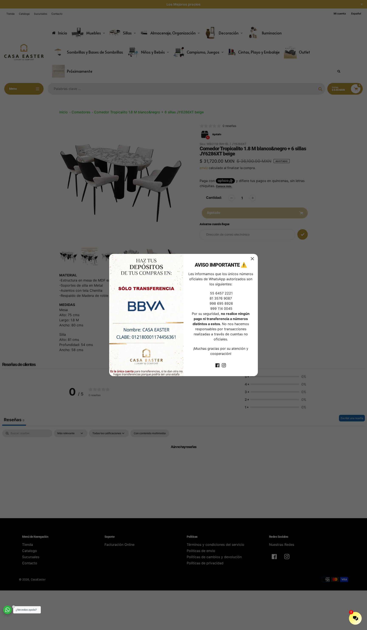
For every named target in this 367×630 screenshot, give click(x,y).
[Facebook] (217, 365)
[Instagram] (224, 365)
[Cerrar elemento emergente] (252, 258)
